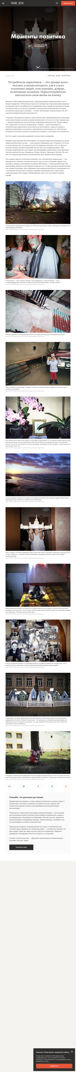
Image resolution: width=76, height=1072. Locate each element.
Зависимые (51, 75)
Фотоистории (65, 75)
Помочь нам (68, 3)
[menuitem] (3, 3)
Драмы (58, 75)
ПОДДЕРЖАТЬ (54, 1066)
